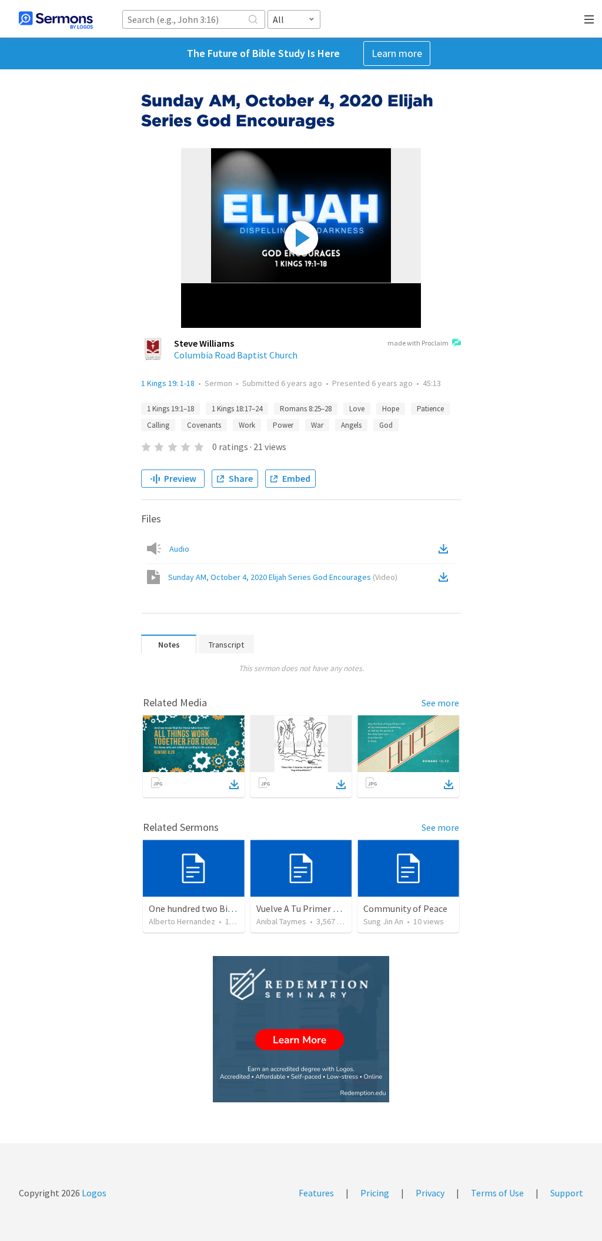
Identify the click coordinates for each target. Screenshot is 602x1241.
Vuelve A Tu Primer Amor (305, 908)
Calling (158, 425)
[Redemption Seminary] (301, 1029)
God (386, 425)
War (317, 425)
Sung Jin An (383, 921)
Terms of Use (497, 1193)
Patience (430, 409)
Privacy (430, 1193)
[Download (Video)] (445, 577)
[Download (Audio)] (445, 549)
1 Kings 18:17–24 (237, 409)
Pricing (374, 1193)
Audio (179, 549)
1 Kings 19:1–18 (170, 409)
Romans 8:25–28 (306, 409)
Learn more (397, 53)
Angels (351, 425)
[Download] (234, 784)
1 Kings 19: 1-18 (168, 383)
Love (356, 409)
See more (440, 703)
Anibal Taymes (281, 921)
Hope (390, 409)
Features (316, 1193)
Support (566, 1193)
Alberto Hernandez (182, 921)
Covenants (204, 425)
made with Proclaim (418, 342)
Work (247, 425)
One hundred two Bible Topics (209, 908)
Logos (93, 1193)
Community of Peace (405, 908)
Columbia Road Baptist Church (235, 355)
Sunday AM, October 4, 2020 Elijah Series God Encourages (282, 577)
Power (283, 425)
